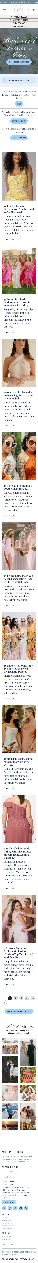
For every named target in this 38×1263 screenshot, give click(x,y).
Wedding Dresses (19, 17)
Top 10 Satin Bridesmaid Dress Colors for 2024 (18, 487)
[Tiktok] (10, 1208)
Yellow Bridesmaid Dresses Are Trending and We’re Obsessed (19, 209)
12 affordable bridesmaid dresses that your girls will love (18, 761)
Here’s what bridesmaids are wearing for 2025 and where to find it (18, 395)
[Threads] (26, 1208)
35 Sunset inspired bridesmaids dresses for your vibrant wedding (17, 302)
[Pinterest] (21, 1208)
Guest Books (19, 23)
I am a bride (8, 1184)
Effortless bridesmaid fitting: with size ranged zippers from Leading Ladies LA (17, 853)
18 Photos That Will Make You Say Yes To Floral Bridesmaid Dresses (18, 668)
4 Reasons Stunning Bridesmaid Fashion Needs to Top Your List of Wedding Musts (18, 953)
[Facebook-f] (15, 1208)
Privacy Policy (7, 1195)
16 (33, 997)
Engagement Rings (19, 20)
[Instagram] (4, 1208)
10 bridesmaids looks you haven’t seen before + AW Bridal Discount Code (18, 578)
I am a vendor (9, 1181)
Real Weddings (19, 26)
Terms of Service (10, 1259)
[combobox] (21, 80)
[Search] (4, 80)
